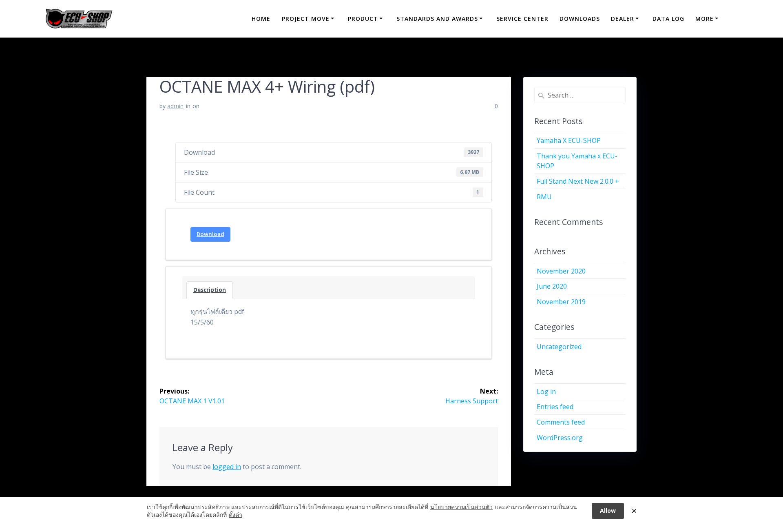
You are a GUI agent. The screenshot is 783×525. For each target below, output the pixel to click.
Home (261, 18)
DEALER (622, 18)
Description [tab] (209, 290)
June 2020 (552, 286)
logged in (226, 466)
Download (210, 234)
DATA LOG (668, 18)
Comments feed (561, 422)
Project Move (306, 18)
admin (175, 106)
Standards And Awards (437, 18)
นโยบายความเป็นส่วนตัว (461, 507)
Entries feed (555, 406)
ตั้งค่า (235, 514)
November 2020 (561, 271)
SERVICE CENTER (522, 18)
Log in (546, 391)
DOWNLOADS (580, 18)
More (704, 18)
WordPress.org (560, 437)
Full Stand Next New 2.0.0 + (578, 181)
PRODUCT (363, 18)
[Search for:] (580, 95)
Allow (608, 510)
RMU (544, 196)
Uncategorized (559, 346)
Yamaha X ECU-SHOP (569, 140)
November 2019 (561, 301)
